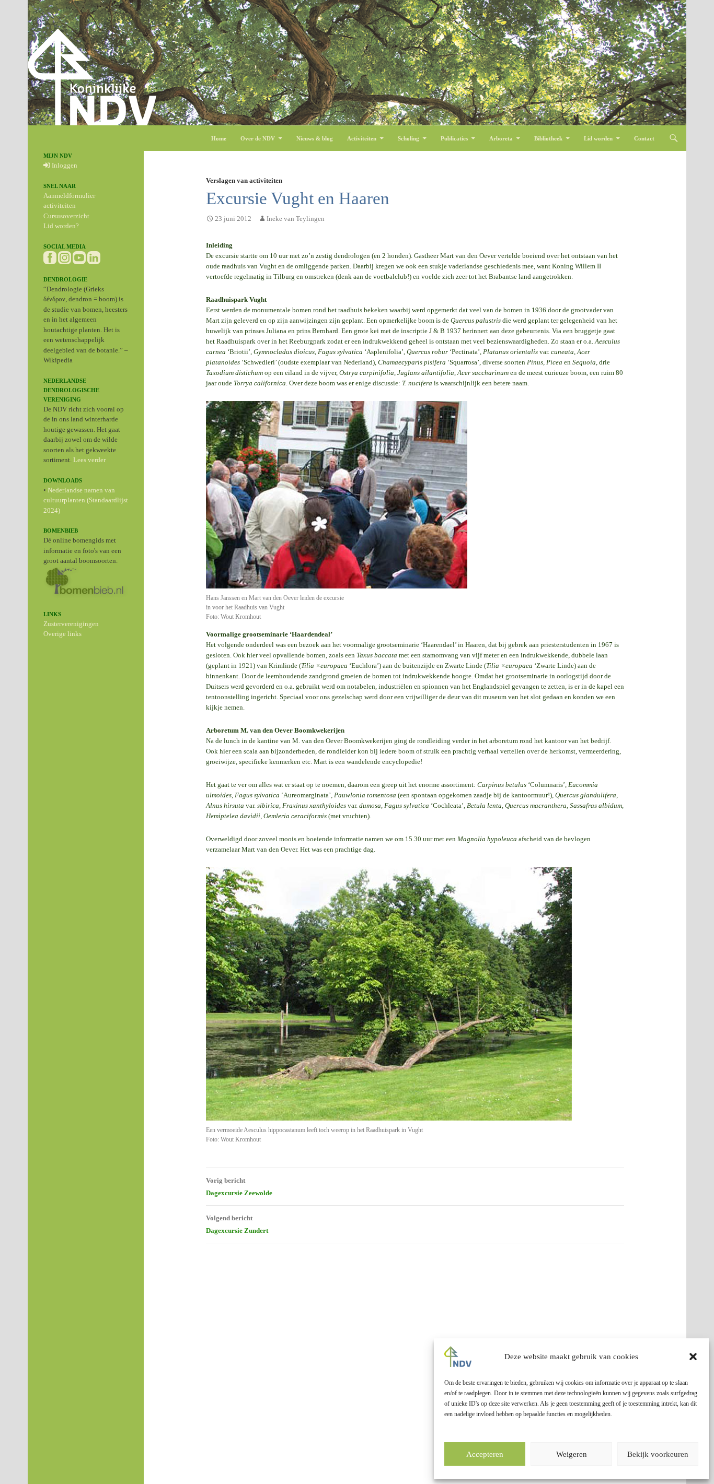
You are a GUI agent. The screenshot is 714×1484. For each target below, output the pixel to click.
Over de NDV (257, 138)
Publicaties (454, 138)
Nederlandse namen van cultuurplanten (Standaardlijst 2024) (85, 500)
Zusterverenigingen (71, 624)
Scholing (408, 138)
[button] (693, 1356)
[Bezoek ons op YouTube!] (79, 257)
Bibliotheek (548, 138)
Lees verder (89, 460)
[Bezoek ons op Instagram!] (64, 257)
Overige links (62, 634)
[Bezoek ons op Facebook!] (49, 257)
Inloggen (63, 165)
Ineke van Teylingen (296, 218)
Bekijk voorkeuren (657, 1454)
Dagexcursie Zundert (237, 1224)
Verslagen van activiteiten (244, 180)
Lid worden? (61, 226)
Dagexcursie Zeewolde (239, 1186)
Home (218, 138)
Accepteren (484, 1454)
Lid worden (598, 138)
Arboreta (501, 138)
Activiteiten (361, 138)
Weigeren (571, 1454)
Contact (644, 138)
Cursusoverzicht (66, 216)
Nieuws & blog (314, 138)
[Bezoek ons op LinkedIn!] (93, 257)
